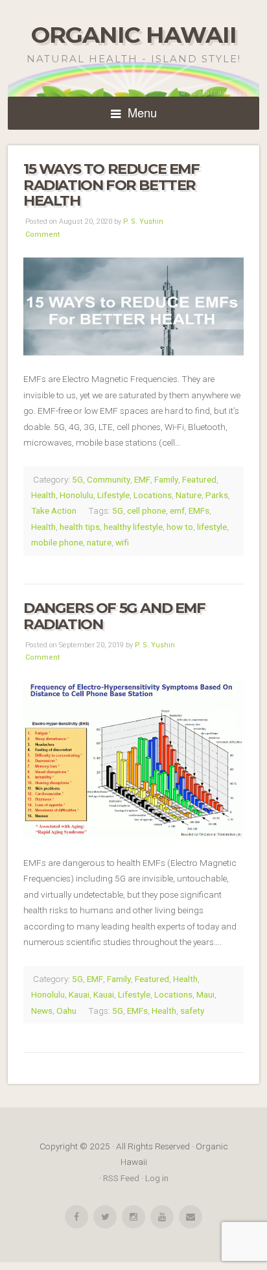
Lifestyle (113, 495)
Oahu (66, 1010)
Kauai (79, 994)
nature (99, 542)
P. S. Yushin (143, 221)
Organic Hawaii (134, 35)
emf (177, 510)
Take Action (53, 510)
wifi (122, 542)
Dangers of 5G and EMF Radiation (114, 616)
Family (166, 479)
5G (77, 479)
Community (108, 479)
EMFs (199, 510)
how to (180, 526)
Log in (156, 1178)
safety (192, 1010)
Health (43, 495)
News (41, 1010)
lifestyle (212, 526)
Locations (153, 495)
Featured (199, 479)
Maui (205, 994)
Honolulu (76, 495)
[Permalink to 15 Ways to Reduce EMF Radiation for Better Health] (133, 306)
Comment (42, 234)
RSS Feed (121, 1178)
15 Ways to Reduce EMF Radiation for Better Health (111, 185)
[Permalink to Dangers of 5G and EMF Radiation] (133, 760)
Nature (189, 495)
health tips (80, 526)
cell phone (146, 510)
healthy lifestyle (133, 526)
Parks (216, 495)
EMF (142, 479)
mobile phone (57, 542)
